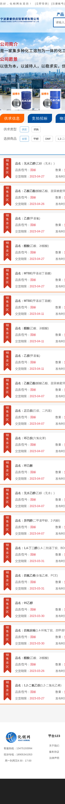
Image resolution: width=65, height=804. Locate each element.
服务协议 (54, 751)
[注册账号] (58, 3)
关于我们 (54, 745)
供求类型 (10, 129)
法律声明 (54, 757)
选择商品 (10, 138)
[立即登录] (42, 3)
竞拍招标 (40, 118)
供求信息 (12, 118)
